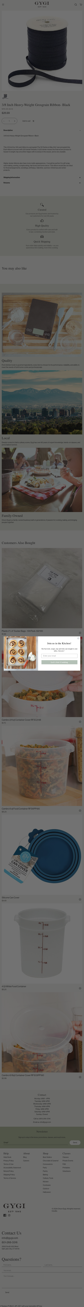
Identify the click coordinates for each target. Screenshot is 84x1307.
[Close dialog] (78, 638)
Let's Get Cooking (59, 662)
